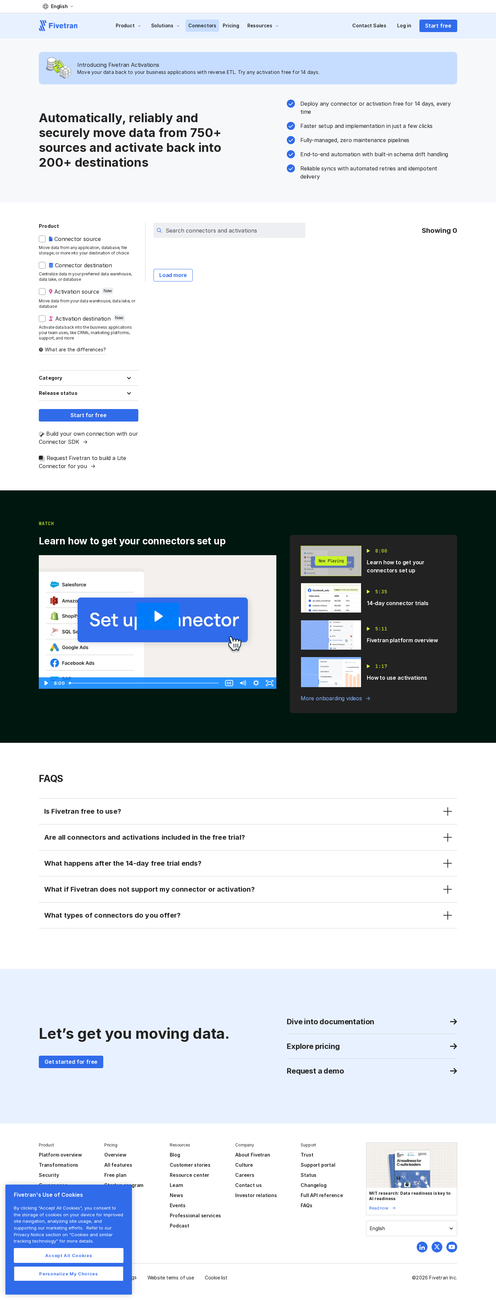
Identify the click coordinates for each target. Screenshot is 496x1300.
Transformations (58, 1165)
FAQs (306, 1205)
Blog (175, 1155)
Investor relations (256, 1195)
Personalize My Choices (68, 1273)
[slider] (144, 683)
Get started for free (71, 1061)
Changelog (313, 1185)
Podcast (179, 1225)
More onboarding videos (331, 698)
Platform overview (60, 1155)
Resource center (189, 1175)
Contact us (248, 1185)
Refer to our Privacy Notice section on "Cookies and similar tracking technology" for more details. (63, 1234)
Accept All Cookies (68, 1255)
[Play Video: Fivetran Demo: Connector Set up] (158, 616)
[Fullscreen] (269, 683)
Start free (438, 25)
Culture (244, 1165)
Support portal (318, 1165)
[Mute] (242, 683)
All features (118, 1165)
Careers (244, 1175)
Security (49, 1175)
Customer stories (190, 1165)
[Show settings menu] (256, 683)
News (176, 1195)
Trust (307, 1155)
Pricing (231, 25)
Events (178, 1205)
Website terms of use (170, 1277)
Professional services (195, 1215)
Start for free (88, 415)
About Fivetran (252, 1155)
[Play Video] (45, 683)
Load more (173, 275)
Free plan (115, 1175)
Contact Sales (369, 25)
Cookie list (216, 1277)
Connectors (202, 25)
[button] (58, 6)
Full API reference (322, 1195)
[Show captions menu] (229, 683)
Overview (115, 1155)
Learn (176, 1185)
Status (308, 1175)
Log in (404, 25)
